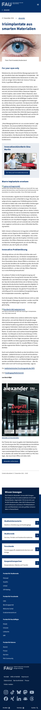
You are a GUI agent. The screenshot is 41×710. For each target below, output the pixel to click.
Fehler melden (8, 684)
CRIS (4, 601)
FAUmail (5, 578)
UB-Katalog (6, 590)
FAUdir (5, 624)
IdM (4, 635)
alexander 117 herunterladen (10, 438)
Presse (5, 651)
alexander (21, 18)
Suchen (33, 708)
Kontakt (6, 677)
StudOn (5, 582)
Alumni (5, 647)
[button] (20, 523)
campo (5, 586)
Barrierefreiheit (18, 680)
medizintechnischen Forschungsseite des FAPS (19, 368)
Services (19, 708)
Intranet (5, 628)
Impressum (25, 677)
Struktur (5, 708)
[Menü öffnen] (38, 4)
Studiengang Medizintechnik (14, 373)
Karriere (5, 655)
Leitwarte (6, 632)
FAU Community (8, 658)
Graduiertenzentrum (9, 612)
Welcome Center (8, 609)
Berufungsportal (8, 605)
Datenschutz (8, 680)
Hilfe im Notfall (15, 677)
